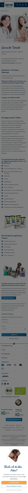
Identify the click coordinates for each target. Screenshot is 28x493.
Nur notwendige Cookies (14, 486)
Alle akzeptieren (14, 482)
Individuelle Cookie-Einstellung (14, 490)
